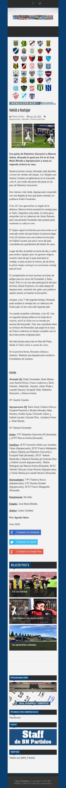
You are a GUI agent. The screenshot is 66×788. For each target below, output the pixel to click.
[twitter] (39, 3)
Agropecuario (14, 119)
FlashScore (14, 717)
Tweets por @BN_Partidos (22, 758)
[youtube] (53, 3)
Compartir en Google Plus (29, 551)
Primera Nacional (38, 119)
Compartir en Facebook (27, 532)
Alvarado (25, 119)
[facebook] (33, 3)
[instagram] (46, 3)
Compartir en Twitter (26, 542)
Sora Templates (22, 781)
